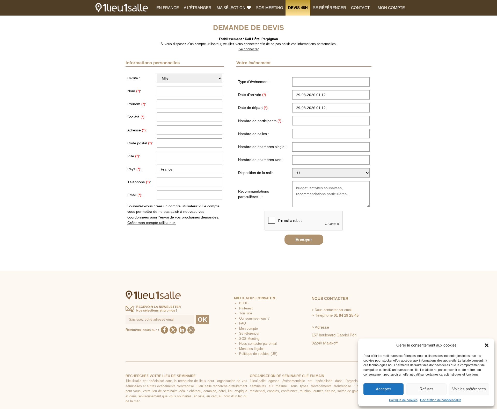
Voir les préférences (469, 389)
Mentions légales (252, 349)
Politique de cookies (403, 400)
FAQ (242, 323)
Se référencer (329, 7)
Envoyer (303, 239)
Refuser (426, 389)
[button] (486, 345)
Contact (360, 7)
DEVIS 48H (298, 7)
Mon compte (391, 7)
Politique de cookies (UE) (258, 354)
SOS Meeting (269, 7)
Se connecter (249, 49)
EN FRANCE (167, 7)
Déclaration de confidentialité (440, 400)
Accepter (383, 389)
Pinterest (246, 308)
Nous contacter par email (258, 343)
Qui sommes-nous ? (254, 318)
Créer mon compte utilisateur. (151, 223)
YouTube (245, 313)
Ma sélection (231, 7)
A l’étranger (197, 7)
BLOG (243, 303)
